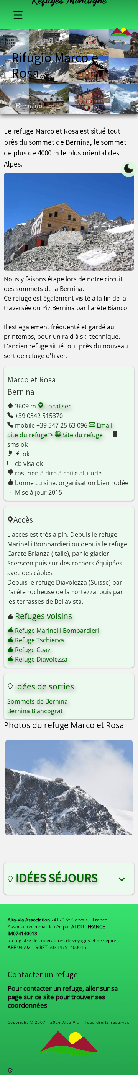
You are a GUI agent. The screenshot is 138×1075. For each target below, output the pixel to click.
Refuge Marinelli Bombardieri (56, 630)
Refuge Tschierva (38, 640)
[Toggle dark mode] (129, 169)
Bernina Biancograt (35, 711)
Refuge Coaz (32, 649)
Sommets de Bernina (37, 701)
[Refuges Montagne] (121, 29)
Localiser (57, 406)
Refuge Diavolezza (40, 659)
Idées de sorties (44, 686)
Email (103, 425)
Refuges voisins (43, 616)
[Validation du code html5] (10, 1070)
